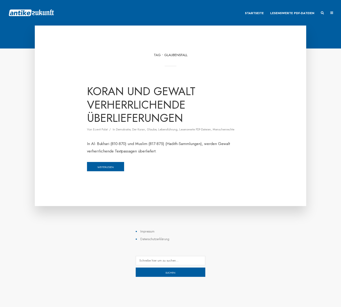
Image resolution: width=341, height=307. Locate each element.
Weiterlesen (105, 167)
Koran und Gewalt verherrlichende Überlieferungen (141, 105)
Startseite (254, 13)
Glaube (151, 129)
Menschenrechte (223, 129)
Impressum (147, 231)
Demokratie (123, 129)
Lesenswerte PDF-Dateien (292, 13)
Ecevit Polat (100, 129)
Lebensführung (167, 129)
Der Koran (138, 129)
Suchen (170, 273)
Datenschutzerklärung (154, 239)
